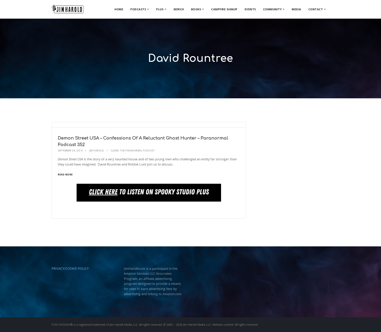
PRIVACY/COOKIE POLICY (70, 268)
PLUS (160, 9)
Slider (115, 150)
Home (118, 9)
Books (196, 9)
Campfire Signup (224, 9)
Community (272, 9)
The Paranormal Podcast (137, 150)
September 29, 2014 (70, 150)
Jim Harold (96, 150)
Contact (315, 9)
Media (296, 9)
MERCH (179, 9)
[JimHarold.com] (68, 9)
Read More (65, 174)
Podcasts (138, 9)
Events (250, 9)
